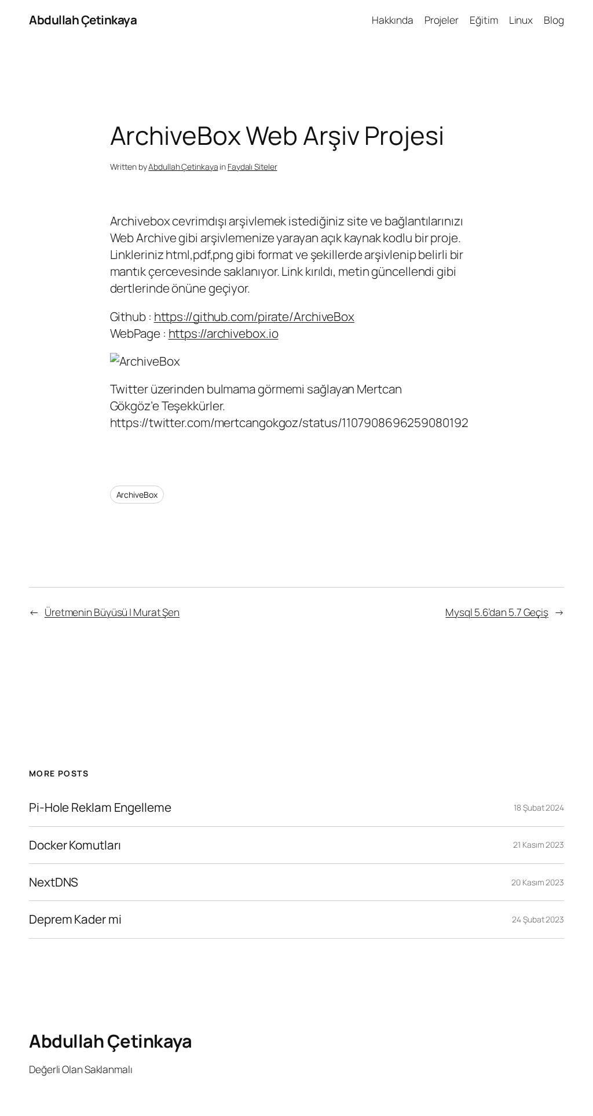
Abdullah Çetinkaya (83, 20)
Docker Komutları (74, 845)
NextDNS (53, 882)
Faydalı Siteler (252, 166)
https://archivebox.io (224, 333)
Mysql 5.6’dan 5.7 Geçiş (496, 612)
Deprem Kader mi (75, 919)
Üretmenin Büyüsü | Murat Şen (112, 612)
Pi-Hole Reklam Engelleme (100, 807)
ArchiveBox (137, 494)
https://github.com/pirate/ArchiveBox (254, 316)
